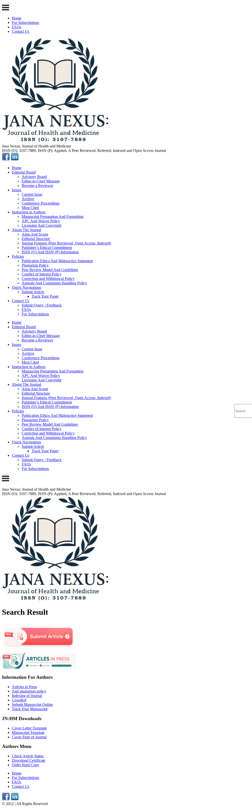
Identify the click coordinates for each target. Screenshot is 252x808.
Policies (18, 256)
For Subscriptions (25, 22)
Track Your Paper (45, 296)
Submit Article (33, 292)
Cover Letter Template (29, 728)
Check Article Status (28, 756)
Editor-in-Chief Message (41, 181)
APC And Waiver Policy (41, 221)
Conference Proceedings (41, 203)
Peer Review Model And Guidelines (50, 270)
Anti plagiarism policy (29, 691)
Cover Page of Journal (29, 737)
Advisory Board (34, 177)
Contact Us (20, 31)
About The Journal (26, 230)
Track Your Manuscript (29, 709)
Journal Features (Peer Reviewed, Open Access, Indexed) (66, 243)
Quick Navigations (26, 287)
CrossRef (19, 700)
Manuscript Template (28, 732)
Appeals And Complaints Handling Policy (54, 283)
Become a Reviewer (37, 185)
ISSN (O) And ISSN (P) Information (50, 252)
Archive (28, 199)
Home (16, 18)
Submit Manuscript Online (32, 704)
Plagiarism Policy (35, 265)
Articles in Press (24, 687)
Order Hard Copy (25, 765)
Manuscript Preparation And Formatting (52, 216)
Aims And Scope (35, 234)
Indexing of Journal (27, 696)
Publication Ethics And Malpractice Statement (57, 261)
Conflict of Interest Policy (42, 274)
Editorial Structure (36, 239)
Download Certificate (28, 760)
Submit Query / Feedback (42, 305)
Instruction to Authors (29, 212)
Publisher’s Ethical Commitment (47, 247)
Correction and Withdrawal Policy (48, 278)
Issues (16, 190)
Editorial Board (24, 172)
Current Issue (32, 194)
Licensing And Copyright (41, 225)
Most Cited (30, 208)
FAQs (16, 27)
